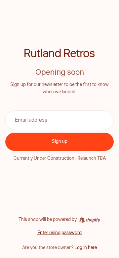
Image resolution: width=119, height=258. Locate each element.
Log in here (85, 247)
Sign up (59, 141)
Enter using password (59, 233)
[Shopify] (89, 220)
